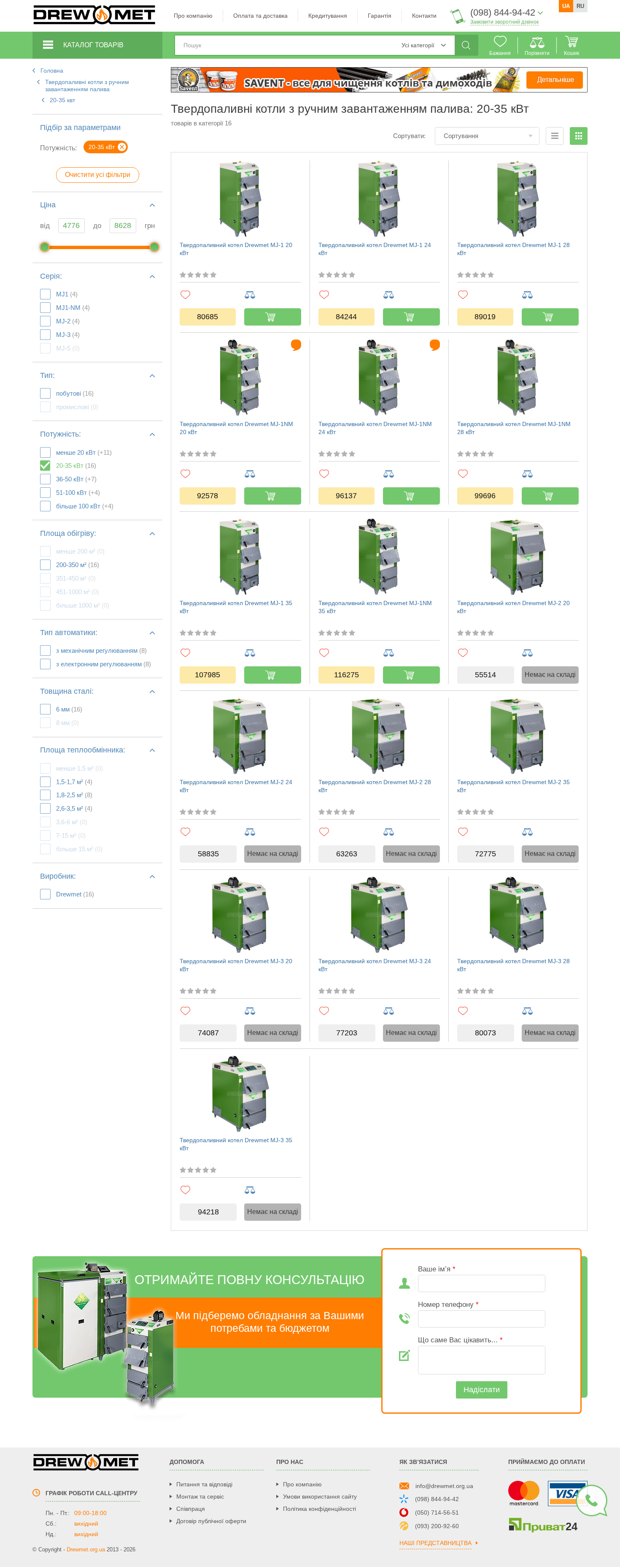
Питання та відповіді (204, 1484)
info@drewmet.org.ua (444, 1486)
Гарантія (379, 15)
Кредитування (327, 15)
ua (566, 6)
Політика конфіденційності (319, 1508)
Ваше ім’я (437, 1269)
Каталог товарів (93, 45)
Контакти (424, 15)
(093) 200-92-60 (437, 1526)
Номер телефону (448, 1305)
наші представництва (435, 1543)
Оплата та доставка (260, 15)
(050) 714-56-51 (437, 1512)
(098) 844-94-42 (437, 1499)
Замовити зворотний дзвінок (504, 22)
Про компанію (193, 15)
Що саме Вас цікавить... (460, 1340)
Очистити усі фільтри (97, 174)
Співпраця (190, 1508)
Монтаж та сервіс (200, 1496)
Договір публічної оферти (211, 1521)
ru (580, 6)
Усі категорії (418, 45)
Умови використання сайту (320, 1496)
